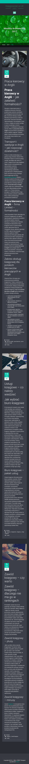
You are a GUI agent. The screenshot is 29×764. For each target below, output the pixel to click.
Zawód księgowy (14, 736)
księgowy (19, 531)
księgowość (13, 531)
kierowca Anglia (10, 341)
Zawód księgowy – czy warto (14, 577)
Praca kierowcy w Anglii (14, 83)
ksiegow (8, 340)
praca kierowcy (17, 341)
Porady (7, 344)
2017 (8, 44)
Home (3, 44)
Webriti (17, 761)
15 (6, 375)
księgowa (8, 531)
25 (6, 72)
